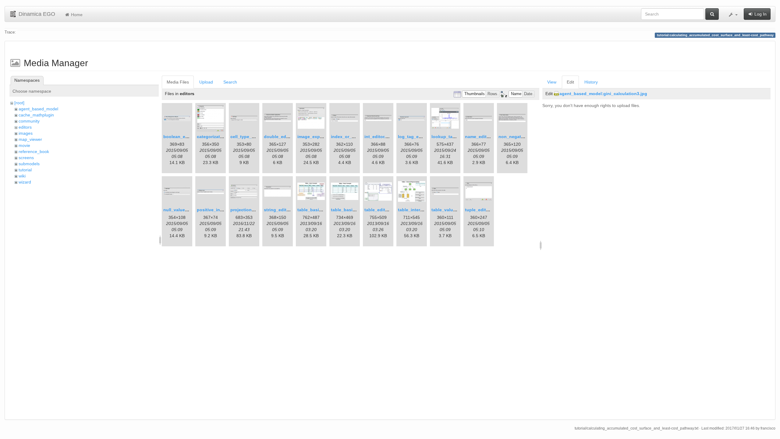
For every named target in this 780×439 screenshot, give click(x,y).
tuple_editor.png (482, 209)
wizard (25, 182)
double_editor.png (283, 136)
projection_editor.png (252, 209)
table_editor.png (381, 209)
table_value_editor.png (455, 209)
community (29, 121)
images (26, 133)
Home (76, 14)
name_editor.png (482, 136)
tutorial (25, 169)
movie (24, 145)
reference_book (34, 151)
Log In (760, 14)
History (591, 82)
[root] (19, 102)
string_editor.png (282, 209)
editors (25, 127)
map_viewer (30, 139)
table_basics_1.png (317, 209)
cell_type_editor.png (251, 136)
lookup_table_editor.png (457, 136)
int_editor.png (379, 136)
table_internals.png (418, 209)
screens (26, 157)
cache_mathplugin (36, 114)
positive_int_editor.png (221, 209)
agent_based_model (38, 108)
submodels (29, 163)
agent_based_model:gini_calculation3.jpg (603, 93)
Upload (206, 82)
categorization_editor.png (223, 136)
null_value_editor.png (186, 209)
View (551, 82)
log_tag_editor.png (418, 136)
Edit (570, 82)
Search (230, 82)
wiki (22, 175)
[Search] (712, 14)
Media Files (178, 82)
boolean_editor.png (183, 136)
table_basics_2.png (351, 209)
